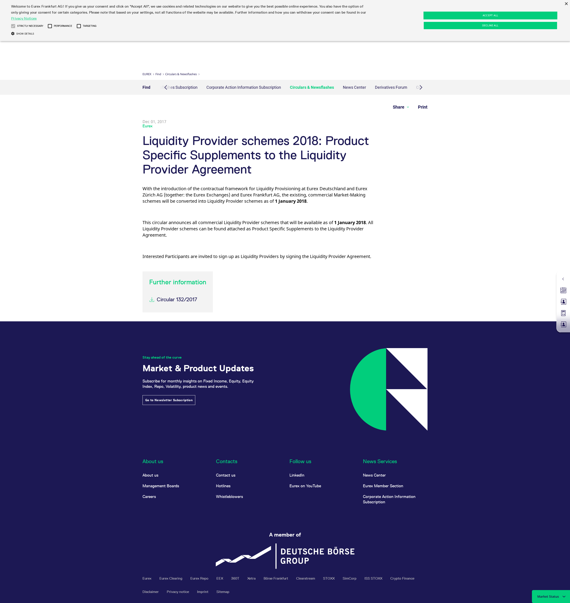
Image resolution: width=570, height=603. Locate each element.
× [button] (566, 4)
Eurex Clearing (171, 578)
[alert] (285, 20)
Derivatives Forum (391, 87)
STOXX (329, 578)
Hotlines (223, 485)
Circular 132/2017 (177, 299)
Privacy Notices (24, 18)
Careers (149, 496)
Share (399, 107)
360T (235, 578)
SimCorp (350, 578)
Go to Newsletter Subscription (169, 400)
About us (150, 475)
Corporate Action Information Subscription (243, 87)
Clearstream (306, 578)
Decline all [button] (490, 25)
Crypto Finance (402, 578)
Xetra (251, 578)
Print (423, 107)
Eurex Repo (199, 578)
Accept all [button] (490, 15)
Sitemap (222, 592)
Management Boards (160, 485)
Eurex (146, 74)
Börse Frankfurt (276, 578)
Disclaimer (151, 592)
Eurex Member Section (383, 485)
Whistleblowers (229, 496)
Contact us (225, 475)
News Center (354, 87)
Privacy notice (178, 592)
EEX (220, 578)
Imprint (203, 592)
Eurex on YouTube (305, 485)
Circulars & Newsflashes (181, 74)
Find (158, 74)
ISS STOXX (373, 578)
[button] (13, 26)
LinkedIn (296, 475)
